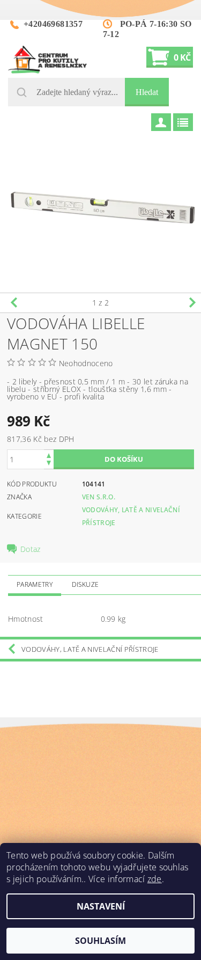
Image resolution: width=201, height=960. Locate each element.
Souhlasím (100, 941)
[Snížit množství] (49, 464)
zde (154, 879)
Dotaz (30, 549)
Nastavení (101, 906)
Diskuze (85, 584)
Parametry (35, 584)
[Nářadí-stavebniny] (47, 60)
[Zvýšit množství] (49, 454)
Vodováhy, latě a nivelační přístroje (90, 649)
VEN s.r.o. (98, 496)
